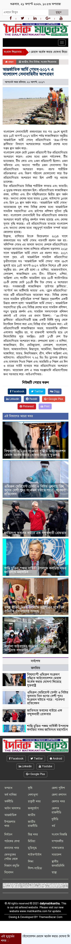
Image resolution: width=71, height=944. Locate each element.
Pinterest (28, 406)
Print (46, 406)
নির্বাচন (8, 834)
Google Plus (55, 399)
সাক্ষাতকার (58, 848)
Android (57, 758)
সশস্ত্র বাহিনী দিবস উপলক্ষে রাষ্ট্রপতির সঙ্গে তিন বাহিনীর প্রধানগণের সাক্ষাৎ (34, 609)
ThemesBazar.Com (50, 917)
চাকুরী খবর (34, 801)
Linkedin (14, 399)
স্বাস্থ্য (54, 872)
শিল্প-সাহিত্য (35, 868)
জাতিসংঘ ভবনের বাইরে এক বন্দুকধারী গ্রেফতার (35, 533)
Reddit (33, 399)
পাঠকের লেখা (12, 841)
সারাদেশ (56, 854)
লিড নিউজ (34, 61)
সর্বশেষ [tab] (35, 661)
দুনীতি (55, 819)
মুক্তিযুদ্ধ (32, 848)
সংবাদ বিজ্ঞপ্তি (59, 834)
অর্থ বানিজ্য (10, 795)
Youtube (46, 766)
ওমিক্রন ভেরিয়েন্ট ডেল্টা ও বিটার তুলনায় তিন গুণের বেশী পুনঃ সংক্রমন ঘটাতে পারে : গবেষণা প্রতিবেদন (35, 490)
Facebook (17, 391)
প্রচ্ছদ (11, 61)
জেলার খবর (58, 801)
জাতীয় (25, 61)
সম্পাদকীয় (57, 841)
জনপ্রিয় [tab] (35, 668)
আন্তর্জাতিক (10, 815)
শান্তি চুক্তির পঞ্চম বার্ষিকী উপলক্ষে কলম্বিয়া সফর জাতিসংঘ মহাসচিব (35, 570)
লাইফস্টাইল (35, 854)
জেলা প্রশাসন (59, 795)
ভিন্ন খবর (33, 834)
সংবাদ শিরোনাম (48, 61)
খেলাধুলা (33, 795)
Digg (56, 391)
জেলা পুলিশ (58, 788)
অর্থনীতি (8, 801)
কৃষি (30, 788)
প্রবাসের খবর (11, 848)
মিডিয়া (31, 841)
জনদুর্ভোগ (33, 808)
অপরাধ (8, 788)
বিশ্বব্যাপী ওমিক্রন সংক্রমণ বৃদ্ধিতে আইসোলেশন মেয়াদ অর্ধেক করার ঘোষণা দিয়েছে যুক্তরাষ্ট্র (35, 453)
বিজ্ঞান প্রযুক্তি (11, 866)
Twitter (38, 391)
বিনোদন (8, 872)
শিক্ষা (30, 861)
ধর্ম (53, 826)
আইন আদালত (12, 808)
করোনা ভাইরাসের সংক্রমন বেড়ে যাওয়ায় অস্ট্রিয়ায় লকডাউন (30, 648)
